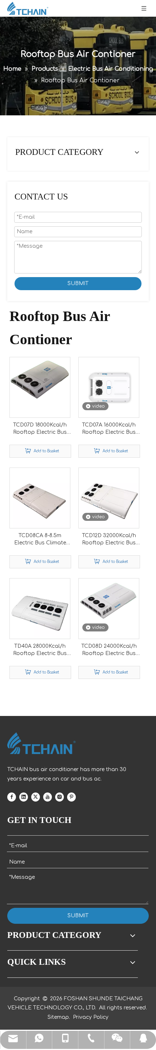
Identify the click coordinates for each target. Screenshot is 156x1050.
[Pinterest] (71, 797)
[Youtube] (47, 797)
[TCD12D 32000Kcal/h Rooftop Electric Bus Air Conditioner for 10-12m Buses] (109, 498)
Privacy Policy (90, 1017)
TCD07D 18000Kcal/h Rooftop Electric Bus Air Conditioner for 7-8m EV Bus (40, 429)
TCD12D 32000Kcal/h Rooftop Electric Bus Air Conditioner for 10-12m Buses (109, 540)
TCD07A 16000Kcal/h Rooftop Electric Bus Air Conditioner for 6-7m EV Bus (109, 429)
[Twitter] (35, 797)
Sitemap (58, 1017)
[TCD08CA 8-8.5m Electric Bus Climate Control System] (40, 498)
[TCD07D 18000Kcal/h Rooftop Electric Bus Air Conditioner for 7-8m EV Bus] (40, 379)
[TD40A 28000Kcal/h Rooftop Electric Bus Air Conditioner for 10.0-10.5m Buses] (40, 608)
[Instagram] (59, 797)
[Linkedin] (23, 797)
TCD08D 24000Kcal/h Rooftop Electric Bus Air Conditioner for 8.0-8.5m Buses (109, 650)
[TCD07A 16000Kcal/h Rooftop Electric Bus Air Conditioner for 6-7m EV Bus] (109, 387)
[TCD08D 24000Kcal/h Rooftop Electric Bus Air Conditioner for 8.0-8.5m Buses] (109, 598)
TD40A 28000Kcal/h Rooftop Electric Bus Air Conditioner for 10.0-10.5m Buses (40, 650)
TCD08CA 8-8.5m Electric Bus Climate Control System (40, 540)
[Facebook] (11, 797)
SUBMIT (78, 283)
